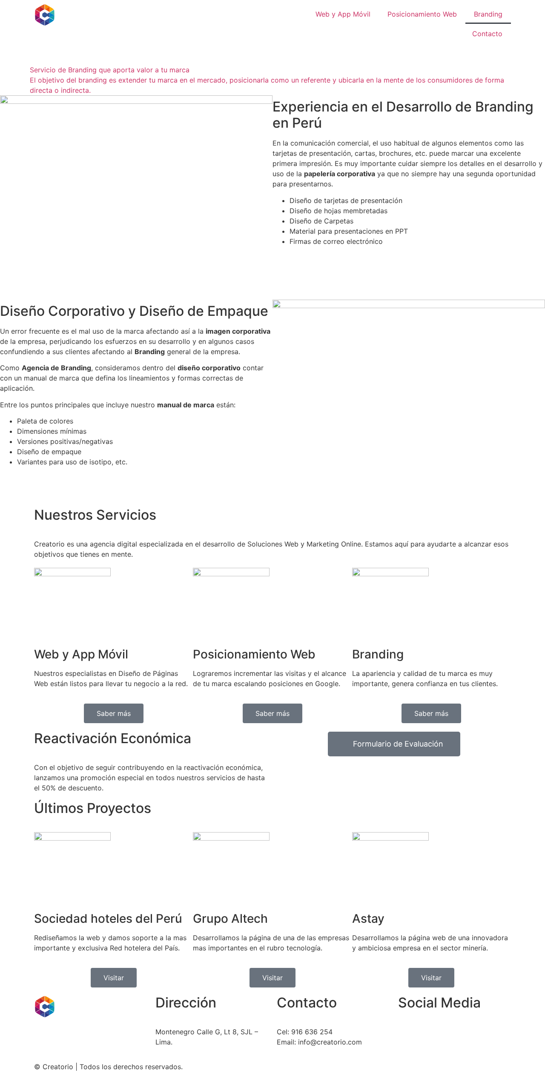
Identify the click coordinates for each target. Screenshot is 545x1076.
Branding (488, 14)
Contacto (487, 33)
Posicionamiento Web (422, 14)
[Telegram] (432, 1037)
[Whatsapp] (408, 1037)
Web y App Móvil (343, 14)
